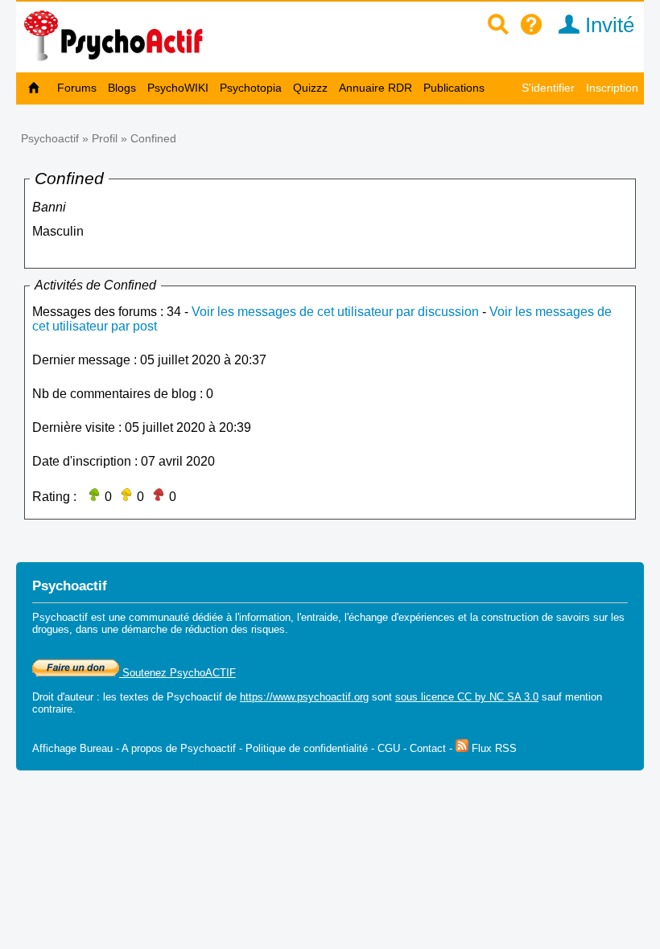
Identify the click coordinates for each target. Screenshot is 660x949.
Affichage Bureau (72, 748)
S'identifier (548, 87)
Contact (428, 748)
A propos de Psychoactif (179, 748)
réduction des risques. (236, 629)
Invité (607, 25)
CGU (388, 748)
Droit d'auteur (62, 697)
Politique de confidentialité (306, 748)
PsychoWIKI (177, 87)
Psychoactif (50, 138)
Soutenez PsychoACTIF (177, 673)
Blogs (122, 87)
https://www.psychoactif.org (304, 697)
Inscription (612, 87)
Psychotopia (251, 87)
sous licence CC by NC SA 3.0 (466, 697)
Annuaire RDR (375, 87)
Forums (77, 87)
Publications (454, 87)
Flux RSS (492, 748)
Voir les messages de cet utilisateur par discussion (335, 311)
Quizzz (310, 87)
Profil (105, 138)
